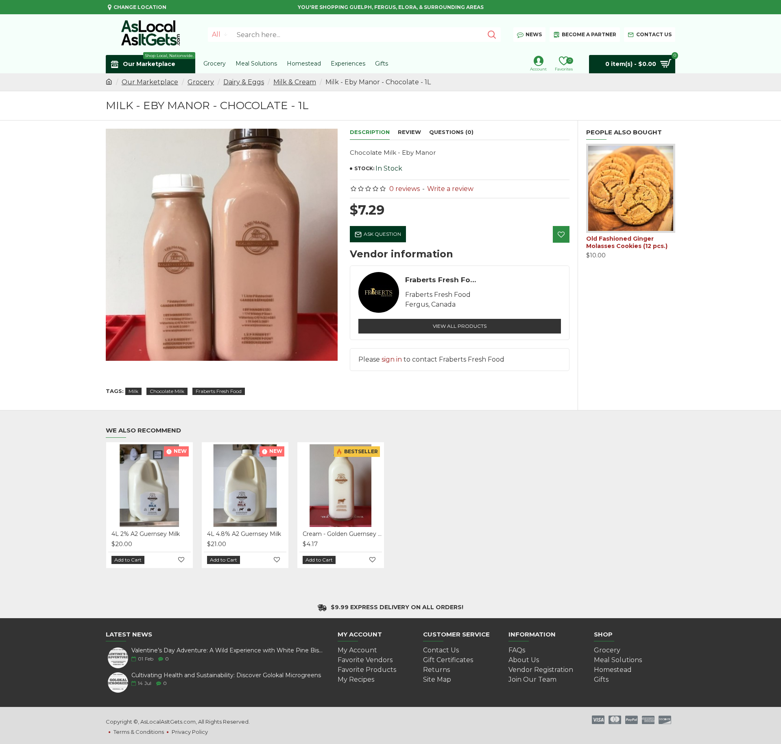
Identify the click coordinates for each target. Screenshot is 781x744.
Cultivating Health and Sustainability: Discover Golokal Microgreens (226, 675)
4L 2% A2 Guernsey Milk (145, 534)
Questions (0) (451, 132)
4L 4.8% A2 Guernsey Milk (244, 534)
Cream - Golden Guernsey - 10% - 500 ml (342, 534)
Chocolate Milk (167, 391)
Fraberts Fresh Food (219, 391)
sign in (392, 359)
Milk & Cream (294, 82)
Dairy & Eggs (243, 82)
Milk (133, 391)
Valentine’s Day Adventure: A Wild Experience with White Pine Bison (227, 650)
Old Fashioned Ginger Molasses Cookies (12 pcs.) (627, 242)
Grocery (201, 82)
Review (409, 132)
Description (370, 132)
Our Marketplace (150, 82)
